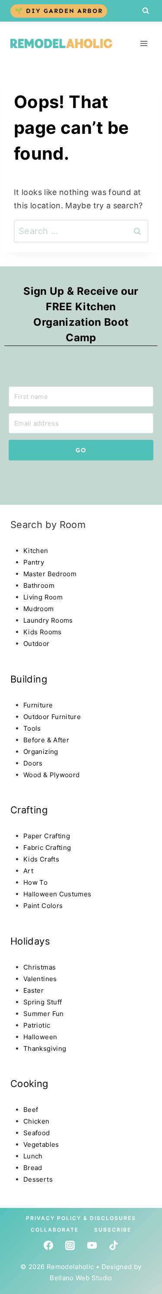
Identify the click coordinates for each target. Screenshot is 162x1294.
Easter (33, 990)
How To (35, 882)
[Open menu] (144, 43)
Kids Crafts (41, 859)
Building (28, 679)
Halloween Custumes (57, 894)
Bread (32, 1168)
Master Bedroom (49, 574)
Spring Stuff (42, 1002)
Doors (33, 763)
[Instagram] (69, 1245)
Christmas (39, 967)
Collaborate (55, 1229)
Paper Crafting (46, 836)
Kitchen (35, 551)
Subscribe (112, 1229)
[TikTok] (113, 1245)
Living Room (43, 597)
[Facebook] (48, 1245)
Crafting (29, 809)
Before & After (46, 740)
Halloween (40, 1037)
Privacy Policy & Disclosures (81, 1218)
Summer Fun (43, 1014)
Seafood (36, 1133)
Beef (30, 1110)
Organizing (40, 751)
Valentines (40, 979)
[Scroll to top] (23, 1215)
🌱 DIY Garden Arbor (59, 11)
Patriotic (36, 1025)
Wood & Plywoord (51, 775)
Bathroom (38, 585)
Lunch (33, 1156)
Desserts (38, 1179)
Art (28, 871)
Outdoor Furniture (52, 717)
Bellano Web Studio (81, 1278)
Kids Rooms (42, 632)
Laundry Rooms (48, 620)
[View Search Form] (146, 11)
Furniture (38, 705)
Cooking (29, 1083)
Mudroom (38, 609)
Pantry (33, 562)
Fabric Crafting (47, 847)
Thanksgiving (44, 1048)
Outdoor (36, 643)
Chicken (36, 1121)
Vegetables (41, 1144)
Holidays (30, 941)
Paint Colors (43, 906)
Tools (32, 728)
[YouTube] (92, 1245)
